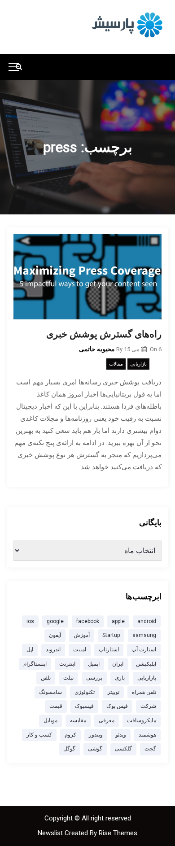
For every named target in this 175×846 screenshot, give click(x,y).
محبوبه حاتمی (97, 349)
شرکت (148, 706)
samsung (144, 635)
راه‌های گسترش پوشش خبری (104, 334)
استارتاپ (109, 649)
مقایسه (78, 720)
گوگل (69, 749)
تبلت (68, 678)
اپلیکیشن (146, 664)
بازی (120, 678)
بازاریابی (138, 364)
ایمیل (94, 664)
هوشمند (147, 735)
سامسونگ (50, 692)
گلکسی (123, 749)
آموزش (82, 635)
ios (30, 621)
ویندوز (96, 735)
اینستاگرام (35, 664)
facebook (87, 621)
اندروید (53, 649)
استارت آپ (143, 649)
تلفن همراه (144, 692)
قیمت (55, 706)
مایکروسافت (141, 720)
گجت (150, 749)
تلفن (46, 678)
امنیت (79, 649)
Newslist (51, 833)
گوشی (95, 749)
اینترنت (67, 664)
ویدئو (120, 735)
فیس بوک (117, 706)
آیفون (55, 635)
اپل (29, 649)
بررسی (94, 678)
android (146, 621)
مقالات (116, 364)
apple (118, 621)
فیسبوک (84, 706)
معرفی (106, 720)
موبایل (50, 720)
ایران (117, 664)
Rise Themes (118, 833)
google (55, 621)
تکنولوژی (84, 692)
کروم (70, 735)
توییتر (113, 692)
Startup (111, 635)
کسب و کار (39, 735)
